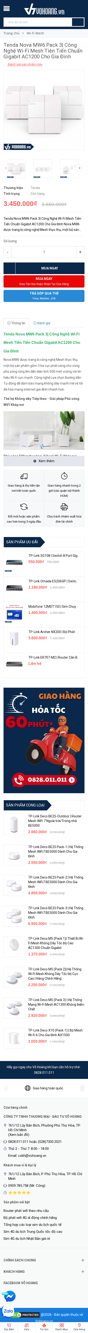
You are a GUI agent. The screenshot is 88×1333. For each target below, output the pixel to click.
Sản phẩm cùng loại (25, 805)
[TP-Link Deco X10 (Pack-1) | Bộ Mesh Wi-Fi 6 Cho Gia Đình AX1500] (14, 1038)
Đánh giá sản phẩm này (24, 64)
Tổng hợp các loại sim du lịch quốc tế (32, 1225)
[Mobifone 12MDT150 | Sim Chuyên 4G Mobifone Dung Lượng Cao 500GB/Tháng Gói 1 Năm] (14, 613)
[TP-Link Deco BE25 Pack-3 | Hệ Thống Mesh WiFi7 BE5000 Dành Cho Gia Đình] (14, 916)
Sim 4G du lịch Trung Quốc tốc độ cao (33, 1232)
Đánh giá (43, 323)
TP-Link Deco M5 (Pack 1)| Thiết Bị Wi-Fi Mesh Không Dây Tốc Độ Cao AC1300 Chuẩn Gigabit (56, 943)
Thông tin (18, 323)
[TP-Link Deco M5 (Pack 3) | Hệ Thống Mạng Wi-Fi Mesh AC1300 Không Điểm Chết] (14, 1008)
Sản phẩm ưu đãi (22, 542)
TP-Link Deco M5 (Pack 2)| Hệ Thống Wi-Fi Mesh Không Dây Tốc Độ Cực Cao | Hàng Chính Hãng (54, 973)
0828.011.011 (44, 1072)
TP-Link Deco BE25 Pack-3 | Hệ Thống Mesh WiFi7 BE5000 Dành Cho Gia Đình (55, 912)
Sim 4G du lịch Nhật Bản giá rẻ (27, 1239)
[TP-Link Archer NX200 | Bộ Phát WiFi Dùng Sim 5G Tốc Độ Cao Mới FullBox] (14, 638)
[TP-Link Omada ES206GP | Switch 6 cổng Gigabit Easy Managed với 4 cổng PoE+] (14, 588)
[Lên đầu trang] (75, 1305)
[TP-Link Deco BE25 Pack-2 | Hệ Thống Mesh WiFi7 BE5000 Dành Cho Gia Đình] (14, 885)
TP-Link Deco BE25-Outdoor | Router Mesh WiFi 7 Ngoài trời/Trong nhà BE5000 (55, 820)
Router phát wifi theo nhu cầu (26, 1211)
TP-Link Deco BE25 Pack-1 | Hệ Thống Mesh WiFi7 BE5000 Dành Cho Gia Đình (55, 851)
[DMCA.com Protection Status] (22, 1314)
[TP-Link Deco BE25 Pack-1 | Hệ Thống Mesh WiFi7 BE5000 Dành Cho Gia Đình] (14, 855)
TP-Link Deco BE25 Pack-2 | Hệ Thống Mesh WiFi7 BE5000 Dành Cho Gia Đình (55, 882)
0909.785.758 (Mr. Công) (26, 1186)
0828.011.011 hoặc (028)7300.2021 (35, 1142)
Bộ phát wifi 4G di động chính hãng (30, 1218)
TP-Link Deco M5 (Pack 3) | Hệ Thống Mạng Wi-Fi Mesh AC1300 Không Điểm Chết (56, 1004)
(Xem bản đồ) (18, 1135)
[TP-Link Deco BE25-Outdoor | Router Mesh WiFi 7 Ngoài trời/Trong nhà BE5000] (14, 824)
